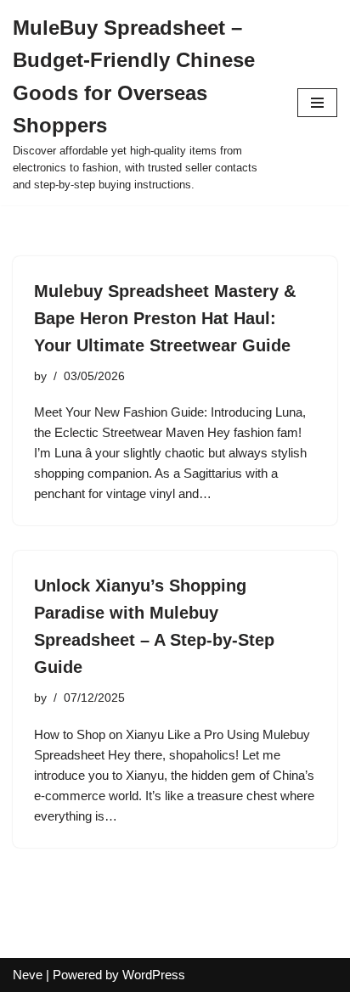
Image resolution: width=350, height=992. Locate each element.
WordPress (153, 974)
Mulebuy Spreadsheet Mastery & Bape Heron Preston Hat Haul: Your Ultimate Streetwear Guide (165, 318)
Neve (27, 974)
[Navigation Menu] (317, 102)
